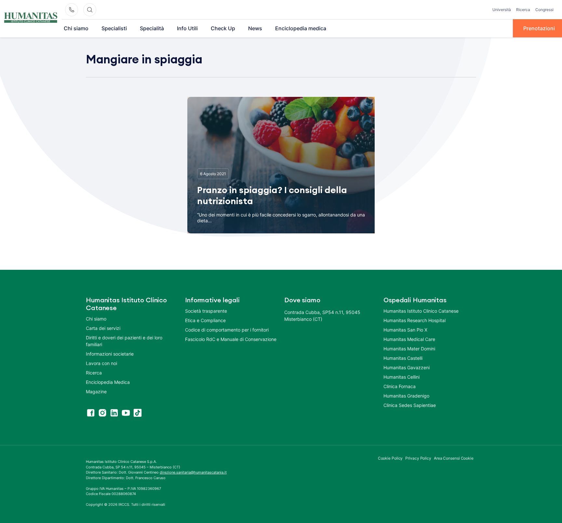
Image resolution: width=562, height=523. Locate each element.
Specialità (152, 28)
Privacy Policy (418, 458)
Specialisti (114, 28)
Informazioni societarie (110, 354)
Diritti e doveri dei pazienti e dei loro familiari (124, 341)
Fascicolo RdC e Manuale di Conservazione (230, 339)
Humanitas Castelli (402, 358)
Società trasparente (206, 311)
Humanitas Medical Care (409, 339)
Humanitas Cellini (401, 377)
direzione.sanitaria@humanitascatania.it (193, 472)
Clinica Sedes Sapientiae (409, 405)
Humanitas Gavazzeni (406, 367)
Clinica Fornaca (399, 386)
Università (501, 9)
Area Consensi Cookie (454, 458)
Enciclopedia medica (300, 28)
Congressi (544, 9)
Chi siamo (76, 28)
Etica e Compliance (205, 320)
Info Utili (187, 28)
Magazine (96, 391)
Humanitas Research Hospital (414, 320)
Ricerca (523, 9)
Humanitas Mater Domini (409, 348)
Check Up (223, 28)
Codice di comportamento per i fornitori (227, 330)
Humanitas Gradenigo (406, 396)
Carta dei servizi (103, 328)
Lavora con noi (101, 363)
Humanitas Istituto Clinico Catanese (421, 311)
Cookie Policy (390, 458)
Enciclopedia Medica (108, 382)
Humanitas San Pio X (405, 330)
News (255, 28)
